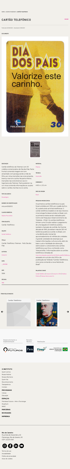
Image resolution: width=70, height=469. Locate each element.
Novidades (6, 413)
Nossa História (6, 374)
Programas (7, 390)
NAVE (4, 406)
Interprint (4, 255)
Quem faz (5, 379)
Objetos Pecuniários (7, 215)
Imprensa (6, 416)
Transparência (6, 384)
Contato (4, 387)
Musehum (5, 404)
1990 (3, 282)
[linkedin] (16, 446)
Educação (5, 395)
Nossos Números (7, 377)
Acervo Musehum (11, 12)
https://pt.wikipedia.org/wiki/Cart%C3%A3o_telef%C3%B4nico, (53, 255)
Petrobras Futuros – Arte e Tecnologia (14, 401)
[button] (2, 311)
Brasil (37, 194)
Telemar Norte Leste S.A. (47, 276)
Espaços (5, 398)
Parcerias (6, 409)
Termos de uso (6, 451)
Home (3, 12)
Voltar (66, 19)
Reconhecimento (7, 382)
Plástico (38, 167)
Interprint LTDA (57, 274)
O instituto (7, 369)
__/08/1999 (4, 264)
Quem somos (6, 372)
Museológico (5, 197)
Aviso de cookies (7, 459)
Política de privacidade (9, 456)
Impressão (38, 176)
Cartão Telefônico (6, 234)
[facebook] (10, 446)
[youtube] (21, 446)
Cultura (4, 393)
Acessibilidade (6, 453)
